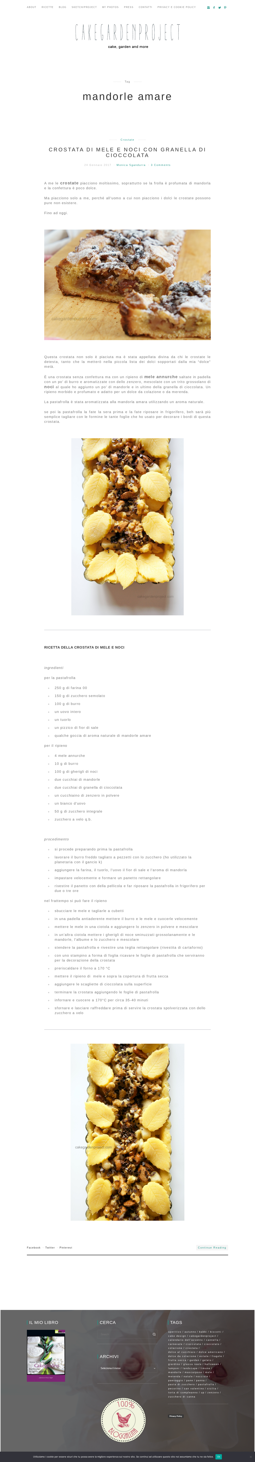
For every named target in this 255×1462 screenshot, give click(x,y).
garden (194, 1360)
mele (208, 1372)
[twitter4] (220, 7)
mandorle (175, 1372)
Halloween (212, 1364)
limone (205, 1368)
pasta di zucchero (181, 1384)
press (129, 7)
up (203, 1392)
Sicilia (211, 1388)
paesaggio (175, 1380)
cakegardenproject (202, 1336)
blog (62, 7)
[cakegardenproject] (127, 36)
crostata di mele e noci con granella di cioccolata (127, 152)
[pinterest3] (225, 7)
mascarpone (193, 1372)
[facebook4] (214, 7)
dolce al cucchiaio (182, 1352)
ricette (48, 7)
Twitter (50, 1247)
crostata (192, 1348)
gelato (207, 1360)
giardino (174, 1364)
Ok (218, 1456)
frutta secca (177, 1360)
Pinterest (66, 1247)
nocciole (202, 1376)
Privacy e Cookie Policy (177, 7)
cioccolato (212, 1344)
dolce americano (211, 1352)
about (31, 7)
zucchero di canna (182, 1396)
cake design (177, 1336)
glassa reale (192, 1364)
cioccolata (193, 1344)
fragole (217, 1356)
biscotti (216, 1332)
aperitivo (174, 1332)
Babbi (203, 1332)
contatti (145, 7)
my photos (110, 7)
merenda (174, 1376)
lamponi (174, 1368)
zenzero (213, 1392)
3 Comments (161, 164)
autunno (190, 1332)
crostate (127, 139)
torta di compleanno (183, 1392)
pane (189, 1380)
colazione (175, 1348)
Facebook (34, 1247)
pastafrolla (206, 1384)
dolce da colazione (182, 1356)
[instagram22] (208, 7)
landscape (190, 1368)
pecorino (174, 1388)
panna (200, 1380)
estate (204, 1356)
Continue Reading (212, 1247)
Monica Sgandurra (132, 164)
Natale (188, 1376)
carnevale (175, 1344)
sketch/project (84, 7)
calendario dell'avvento (185, 1340)
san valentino (194, 1388)
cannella (212, 1340)
